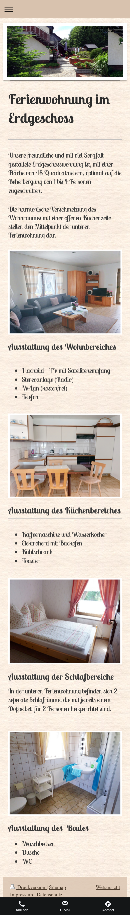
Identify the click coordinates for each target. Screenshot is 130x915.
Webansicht (108, 887)
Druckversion (31, 887)
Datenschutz (49, 894)
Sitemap (57, 887)
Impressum (21, 894)
